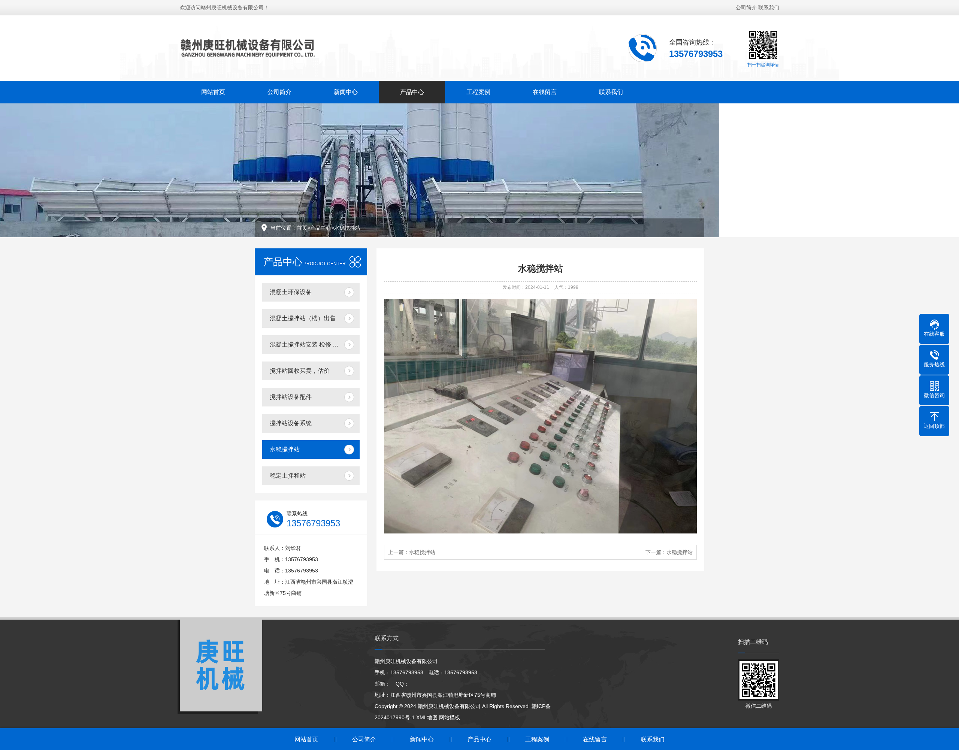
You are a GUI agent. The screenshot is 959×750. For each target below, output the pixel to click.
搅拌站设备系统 (291, 423)
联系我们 (768, 7)
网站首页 (213, 92)
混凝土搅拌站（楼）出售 (303, 318)
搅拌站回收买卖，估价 (300, 371)
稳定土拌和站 (288, 475)
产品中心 (412, 92)
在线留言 (545, 92)
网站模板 (449, 717)
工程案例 (478, 92)
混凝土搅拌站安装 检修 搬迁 (307, 344)
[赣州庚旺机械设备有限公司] (251, 47)
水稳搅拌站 (347, 228)
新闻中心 (346, 92)
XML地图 (427, 717)
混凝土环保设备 (291, 292)
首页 (302, 228)
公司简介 (746, 7)
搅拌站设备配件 (291, 397)
